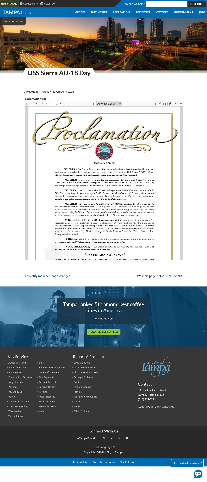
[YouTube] (127, 438)
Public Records (47, 396)
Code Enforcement (49, 372)
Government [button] (183, 12)
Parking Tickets (47, 386)
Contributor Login (104, 462)
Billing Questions (17, 367)
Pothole (78, 391)
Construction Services (20, 377)
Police (11, 396)
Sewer (77, 401)
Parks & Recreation (49, 382)
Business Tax (15, 372)
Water (42, 411)
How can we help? (134, 4)
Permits (43, 391)
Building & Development (52, 367)
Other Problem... (83, 411)
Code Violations (82, 362)
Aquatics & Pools (17, 362)
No (180, 276)
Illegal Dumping (82, 386)
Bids (41, 362)
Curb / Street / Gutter (85, 367)
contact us (167, 406)
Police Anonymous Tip (85, 396)
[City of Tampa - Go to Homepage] (17, 12)
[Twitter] (111, 438)
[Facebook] (104, 438)
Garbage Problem (83, 377)
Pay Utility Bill (15, 391)
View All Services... (18, 416)
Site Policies (127, 462)
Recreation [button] (121, 12)
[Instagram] (119, 438)
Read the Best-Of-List (103, 332)
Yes (170, 276)
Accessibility (80, 462)
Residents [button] (143, 12)
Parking (12, 386)
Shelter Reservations (19, 401)
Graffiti (77, 382)
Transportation (47, 401)
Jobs (202, 12)
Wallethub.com (104, 318)
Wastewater (14, 411)
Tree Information (48, 406)
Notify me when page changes (49, 276)
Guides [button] (80, 12)
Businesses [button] (99, 12)
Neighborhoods (16, 382)
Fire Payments (46, 377)
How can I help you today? (187, 463)
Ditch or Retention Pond (86, 372)
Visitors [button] (162, 12)
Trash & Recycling (18, 406)
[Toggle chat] (197, 473)
